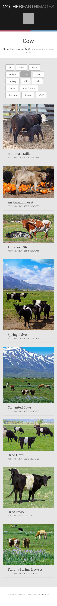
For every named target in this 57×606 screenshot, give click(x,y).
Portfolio (29, 49)
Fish (37, 81)
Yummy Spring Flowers (25, 569)
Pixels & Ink (44, 594)
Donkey (12, 81)
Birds (34, 67)
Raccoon (13, 95)
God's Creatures (31, 157)
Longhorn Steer (19, 247)
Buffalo (12, 74)
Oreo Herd (16, 455)
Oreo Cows (16, 512)
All (10, 67)
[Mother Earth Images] (28, 6)
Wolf (41, 95)
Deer (38, 74)
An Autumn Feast (20, 202)
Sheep (28, 95)
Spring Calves (18, 334)
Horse (12, 88)
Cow (26, 74)
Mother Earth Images (13, 49)
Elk (25, 81)
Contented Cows (20, 407)
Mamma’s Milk (19, 154)
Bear (21, 67)
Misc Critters (29, 88)
